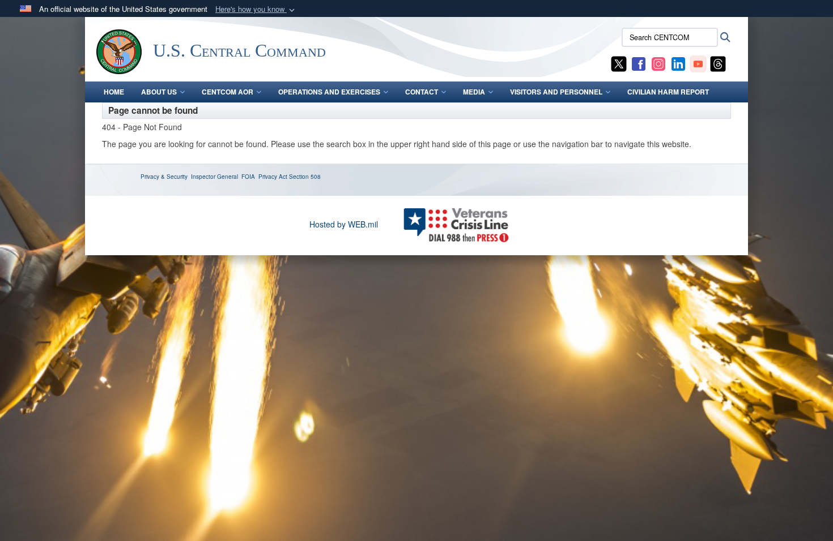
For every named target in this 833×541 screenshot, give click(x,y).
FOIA (248, 177)
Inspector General (214, 177)
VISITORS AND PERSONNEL (556, 92)
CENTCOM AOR (227, 92)
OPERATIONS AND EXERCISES (329, 92)
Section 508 (305, 177)
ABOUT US (159, 92)
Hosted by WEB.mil (343, 224)
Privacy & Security (164, 177)
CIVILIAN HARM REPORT (668, 92)
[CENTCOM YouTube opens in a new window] (698, 62)
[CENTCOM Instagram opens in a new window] (658, 62)
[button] (256, 9)
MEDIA (474, 92)
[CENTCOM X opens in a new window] (619, 62)
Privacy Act (272, 177)
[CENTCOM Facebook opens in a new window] (639, 62)
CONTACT (421, 92)
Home (114, 92)
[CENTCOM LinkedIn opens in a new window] (678, 62)
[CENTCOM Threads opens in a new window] (718, 62)
